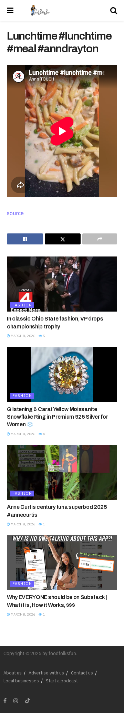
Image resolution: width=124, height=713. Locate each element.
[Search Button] (113, 10)
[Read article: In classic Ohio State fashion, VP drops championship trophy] (62, 284)
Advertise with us (46, 673)
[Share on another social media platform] (99, 238)
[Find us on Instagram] (15, 701)
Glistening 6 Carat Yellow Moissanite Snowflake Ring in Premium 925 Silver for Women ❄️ (57, 417)
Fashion (22, 305)
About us (12, 673)
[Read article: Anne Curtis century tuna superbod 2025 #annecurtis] (62, 472)
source (15, 213)
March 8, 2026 (22, 336)
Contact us (82, 673)
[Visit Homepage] (40, 10)
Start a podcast (62, 681)
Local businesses (21, 681)
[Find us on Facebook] (5, 701)
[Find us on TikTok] (27, 701)
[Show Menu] (10, 10)
